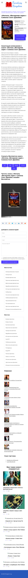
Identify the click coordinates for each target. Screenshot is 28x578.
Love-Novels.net (11, 461)
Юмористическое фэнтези (13, 365)
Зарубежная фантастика (12, 286)
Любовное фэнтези (11, 342)
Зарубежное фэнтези (11, 333)
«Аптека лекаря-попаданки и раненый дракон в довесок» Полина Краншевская (13, 424)
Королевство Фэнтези (6, 11)
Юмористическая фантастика (13, 309)
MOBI (16, 165)
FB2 (10, 165)
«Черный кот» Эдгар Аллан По (14, 521)
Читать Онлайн (20, 35)
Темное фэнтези (10, 353)
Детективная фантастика (12, 283)
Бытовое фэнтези (10, 324)
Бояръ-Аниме (9, 322)
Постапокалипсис (10, 303)
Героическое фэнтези (11, 327)
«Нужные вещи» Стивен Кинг (13, 538)
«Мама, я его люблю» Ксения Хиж (13, 380)
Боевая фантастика (11, 277)
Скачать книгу (20, 38)
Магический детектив (11, 345)
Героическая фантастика (12, 280)
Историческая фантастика (12, 289)
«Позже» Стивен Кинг (14, 556)
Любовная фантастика (11, 297)
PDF (14, 168)
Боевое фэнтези (10, 319)
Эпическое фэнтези (11, 359)
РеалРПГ (8, 350)
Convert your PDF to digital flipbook (20, 216)
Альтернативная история (12, 271)
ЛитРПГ (8, 339)
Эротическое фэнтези (11, 362)
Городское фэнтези (11, 330)
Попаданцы (9, 348)
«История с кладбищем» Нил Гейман (14, 564)
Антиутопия (9, 274)
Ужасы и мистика (21, 11)
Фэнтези (14, 11)
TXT (5, 165)
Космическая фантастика (12, 294)
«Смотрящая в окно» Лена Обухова (14, 547)
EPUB (22, 165)
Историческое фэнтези (12, 336)
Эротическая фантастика (12, 306)
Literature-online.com (12, 460)
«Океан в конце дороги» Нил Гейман (14, 529)
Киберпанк (9, 292)
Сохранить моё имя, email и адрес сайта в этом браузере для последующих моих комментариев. (14, 258)
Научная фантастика (11, 300)
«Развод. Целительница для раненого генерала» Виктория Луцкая (12, 389)
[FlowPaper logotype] (8, 216)
